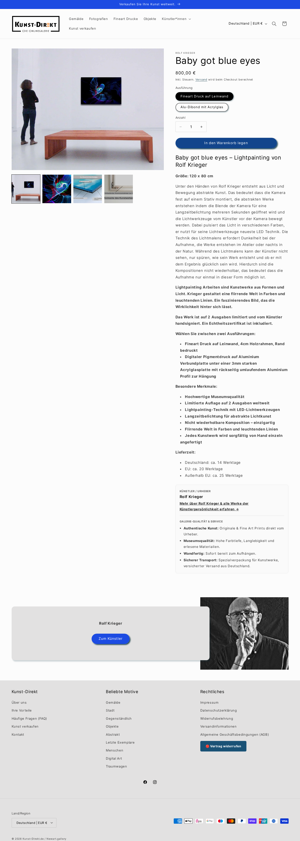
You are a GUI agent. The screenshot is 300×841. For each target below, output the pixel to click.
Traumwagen (116, 766)
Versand (201, 79)
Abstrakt (113, 734)
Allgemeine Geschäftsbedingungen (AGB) (234, 734)
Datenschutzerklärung (218, 710)
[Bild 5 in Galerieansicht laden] (118, 189)
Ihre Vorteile (22, 710)
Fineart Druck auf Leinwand (204, 96)
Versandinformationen (218, 726)
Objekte (112, 726)
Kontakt (18, 734)
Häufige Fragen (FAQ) (29, 718)
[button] (176, 19)
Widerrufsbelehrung (216, 718)
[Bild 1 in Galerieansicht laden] (26, 189)
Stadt (110, 710)
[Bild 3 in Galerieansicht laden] (56, 189)
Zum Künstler (110, 639)
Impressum (209, 702)
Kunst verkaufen (25, 726)
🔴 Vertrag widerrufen (223, 746)
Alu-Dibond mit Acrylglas (202, 107)
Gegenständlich (119, 718)
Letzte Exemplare (120, 742)
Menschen (114, 750)
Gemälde (113, 702)
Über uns (19, 702)
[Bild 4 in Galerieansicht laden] (87, 189)
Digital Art (114, 758)
